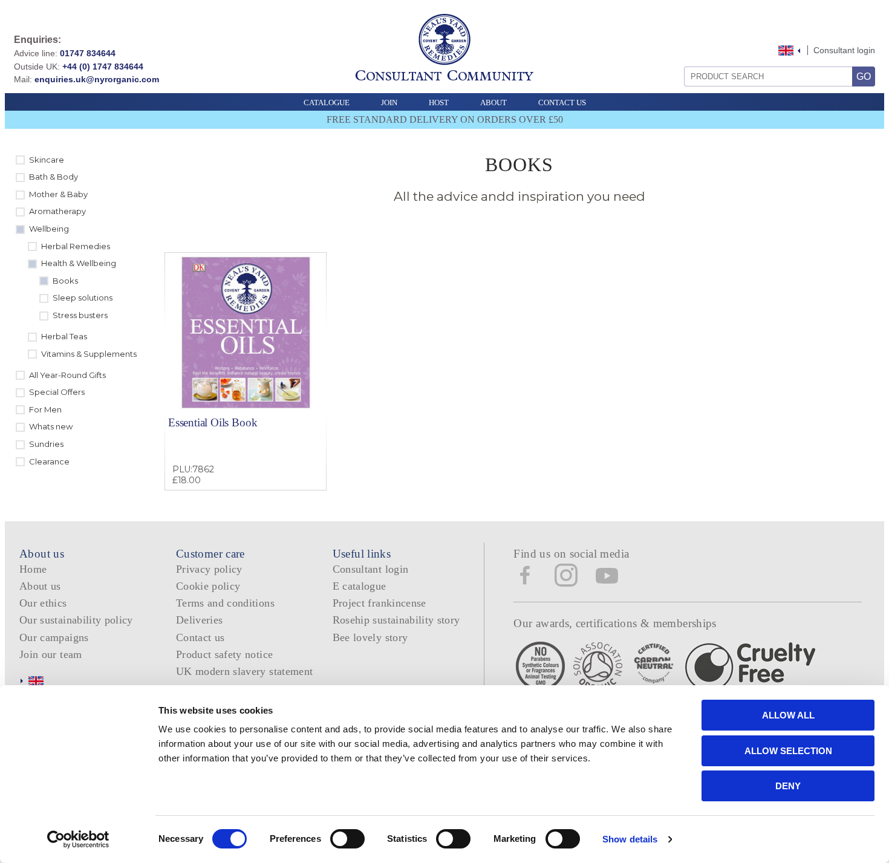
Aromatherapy (57, 211)
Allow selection (788, 751)
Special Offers (57, 392)
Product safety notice (224, 654)
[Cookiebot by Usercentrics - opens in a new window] (78, 839)
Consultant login (844, 50)
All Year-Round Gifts (67, 375)
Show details (629, 839)
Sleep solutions (82, 297)
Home (33, 569)
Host (439, 102)
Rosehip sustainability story (396, 620)
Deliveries (199, 620)
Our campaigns (54, 637)
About (493, 102)
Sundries (46, 444)
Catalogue (327, 102)
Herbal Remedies (75, 246)
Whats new (51, 426)
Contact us (200, 637)
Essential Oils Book (212, 422)
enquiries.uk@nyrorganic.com (96, 79)
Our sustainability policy (76, 620)
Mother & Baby (58, 194)
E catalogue (359, 586)
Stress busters (80, 315)
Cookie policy (208, 586)
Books (65, 280)
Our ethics (43, 603)
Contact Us (562, 102)
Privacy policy (209, 569)
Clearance (49, 461)
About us (40, 586)
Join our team (50, 654)
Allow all (788, 715)
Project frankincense (379, 603)
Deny (788, 786)
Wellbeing (49, 228)
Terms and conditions (225, 603)
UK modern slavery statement (244, 671)
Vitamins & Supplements (89, 354)
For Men (45, 409)
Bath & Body (53, 176)
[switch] (347, 838)
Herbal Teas (64, 336)
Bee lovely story (370, 637)
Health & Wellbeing (78, 263)
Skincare (46, 159)
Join (389, 102)
